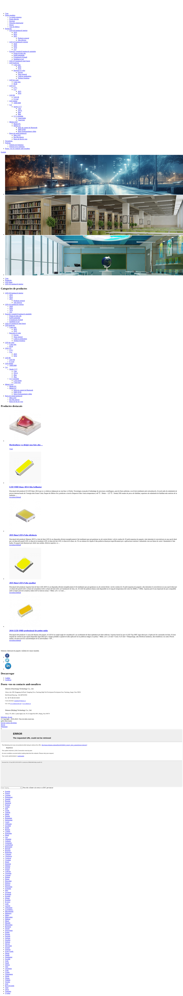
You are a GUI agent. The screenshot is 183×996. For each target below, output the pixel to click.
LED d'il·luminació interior (18, 30)
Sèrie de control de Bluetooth (27, 128)
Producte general (23, 38)
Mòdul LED (13, 122)
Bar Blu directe (19, 137)
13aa (19, 108)
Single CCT (18, 107)
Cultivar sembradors (24, 76)
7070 (15, 48)
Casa (6, 13)
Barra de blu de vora (20, 139)
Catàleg (7, 678)
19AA (20, 110)
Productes (8, 29)
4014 (15, 34)
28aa (19, 112)
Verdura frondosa (23, 78)
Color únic (17, 65)
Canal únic (21, 120)
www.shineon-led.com (15, 703)
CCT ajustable (18, 116)
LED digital (13, 101)
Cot (10, 105)
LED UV (12, 86)
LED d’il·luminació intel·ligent (19, 61)
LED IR (12, 95)
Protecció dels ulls (20, 53)
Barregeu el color (19, 70)
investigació (13, 497)
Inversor (12, 21)
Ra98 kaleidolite (19, 55)
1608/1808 (17, 103)
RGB (15, 84)
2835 (15, 36)
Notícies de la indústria (17, 147)
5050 (15, 46)
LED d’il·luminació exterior (18, 42)
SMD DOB (22, 129)
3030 (15, 44)
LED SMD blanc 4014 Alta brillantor (25, 487)
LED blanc (8, 282)
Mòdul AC (17, 126)
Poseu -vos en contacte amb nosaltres (17, 148)
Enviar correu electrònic (9, 723)
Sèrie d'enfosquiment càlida (27, 131)
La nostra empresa (15, 17)
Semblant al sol (19, 59)
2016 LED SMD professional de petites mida (28, 630)
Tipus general (22, 74)
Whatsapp (4, 727)
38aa (19, 114)
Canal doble (22, 118)
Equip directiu (14, 19)
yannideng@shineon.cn (20, 701)
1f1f (15, 49)
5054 (19, 93)
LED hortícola (14, 63)
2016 (15, 32)
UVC (15, 88)
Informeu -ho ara (6, 717)
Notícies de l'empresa (16, 145)
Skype (3, 725)
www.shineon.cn (26, 703)
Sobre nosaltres (10, 15)
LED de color (14, 80)
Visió (11, 449)
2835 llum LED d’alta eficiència (23, 535)
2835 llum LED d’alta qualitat (22, 583)
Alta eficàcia (22, 40)
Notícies (8, 143)
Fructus (20, 72)
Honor (11, 25)
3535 (19, 68)
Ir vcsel (16, 99)
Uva (15, 89)
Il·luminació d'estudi (20, 57)
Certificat (8, 680)
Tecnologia (8, 141)
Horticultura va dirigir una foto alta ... (26, 445)
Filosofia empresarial (16, 23)
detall (19, 497)
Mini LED (17, 135)
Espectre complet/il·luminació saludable (22, 51)
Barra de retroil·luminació (17, 133)
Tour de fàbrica (14, 27)
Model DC (17, 124)
